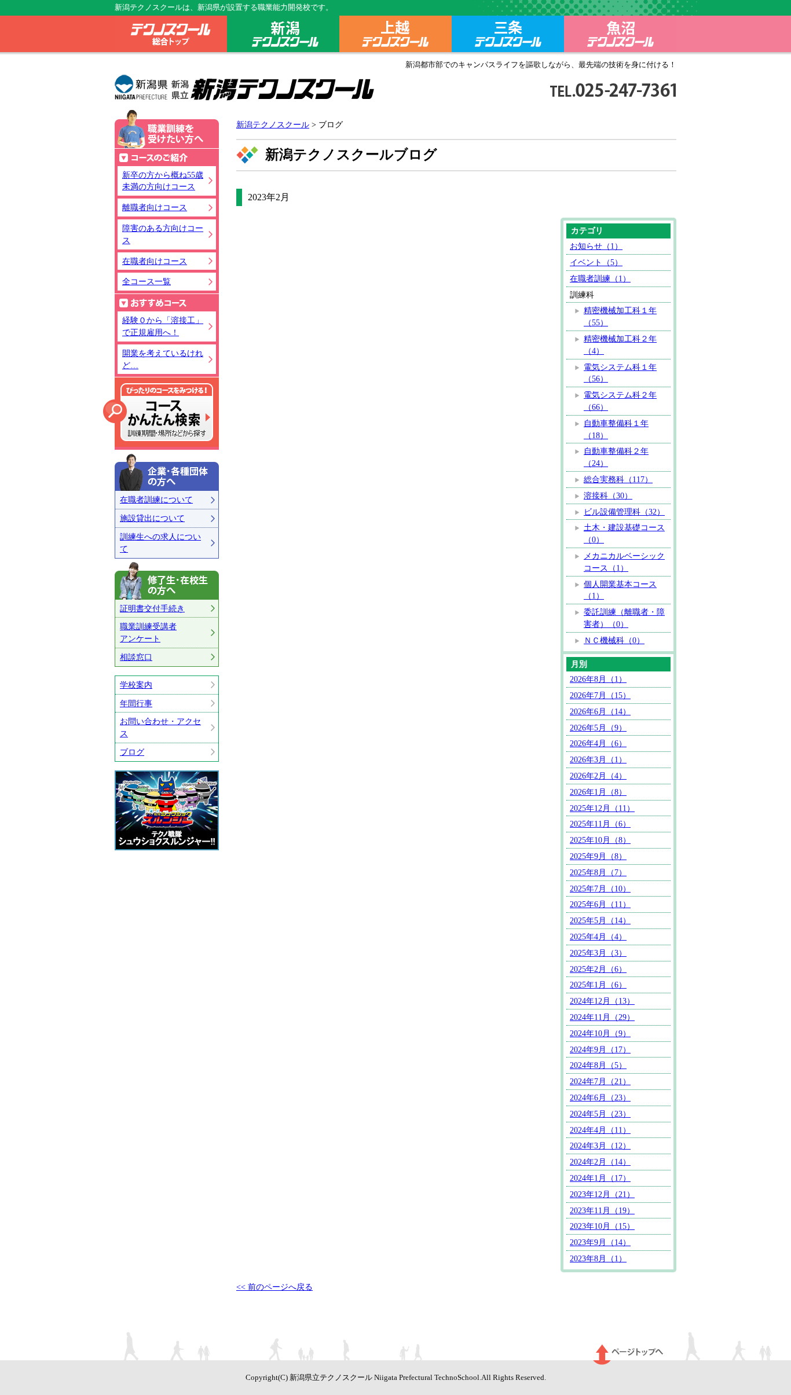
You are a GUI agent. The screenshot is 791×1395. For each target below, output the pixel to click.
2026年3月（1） (598, 759)
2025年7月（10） (600, 888)
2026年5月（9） (598, 727)
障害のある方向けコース (162, 234)
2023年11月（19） (602, 1210)
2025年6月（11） (600, 904)
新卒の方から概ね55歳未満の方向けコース (162, 181)
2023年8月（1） (598, 1258)
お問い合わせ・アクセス (160, 727)
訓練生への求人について (160, 542)
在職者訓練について (156, 499)
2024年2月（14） (600, 1161)
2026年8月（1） (598, 679)
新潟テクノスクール (283, 36)
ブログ (132, 752)
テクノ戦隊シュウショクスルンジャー (167, 810)
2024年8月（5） (598, 1065)
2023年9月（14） (600, 1242)
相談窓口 (136, 657)
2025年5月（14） (600, 920)
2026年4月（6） (598, 743)
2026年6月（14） (600, 711)
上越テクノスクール (395, 36)
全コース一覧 (146, 281)
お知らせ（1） (596, 246)
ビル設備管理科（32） (624, 511)
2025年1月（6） (598, 984)
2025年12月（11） (602, 808)
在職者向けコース (154, 261)
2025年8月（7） (598, 872)
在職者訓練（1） (600, 278)
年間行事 (136, 703)
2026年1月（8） (598, 791)
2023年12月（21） (602, 1194)
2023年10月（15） (602, 1226)
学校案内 (136, 684)
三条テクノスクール (508, 36)
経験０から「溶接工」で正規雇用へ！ (162, 326)
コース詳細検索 (158, 412)
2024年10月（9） (600, 1033)
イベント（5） (596, 262)
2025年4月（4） (598, 936)
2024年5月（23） (600, 1113)
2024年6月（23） (600, 1097)
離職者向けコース (154, 207)
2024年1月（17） (600, 1178)
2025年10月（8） (600, 840)
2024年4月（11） (600, 1130)
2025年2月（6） (598, 969)
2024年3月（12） (600, 1145)
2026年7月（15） (600, 695)
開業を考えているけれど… (162, 359)
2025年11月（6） (600, 823)
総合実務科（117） (618, 479)
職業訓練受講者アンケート (148, 632)
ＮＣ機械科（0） (614, 640)
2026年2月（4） (598, 775)
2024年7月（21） (600, 1081)
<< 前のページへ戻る (274, 1286)
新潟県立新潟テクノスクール (245, 87)
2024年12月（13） (602, 1000)
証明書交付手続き (152, 608)
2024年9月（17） (600, 1049)
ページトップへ (628, 1354)
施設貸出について (152, 518)
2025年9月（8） (598, 856)
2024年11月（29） (602, 1017)
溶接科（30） (608, 495)
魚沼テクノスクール (620, 36)
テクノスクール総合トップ (171, 36)
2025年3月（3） (598, 952)
